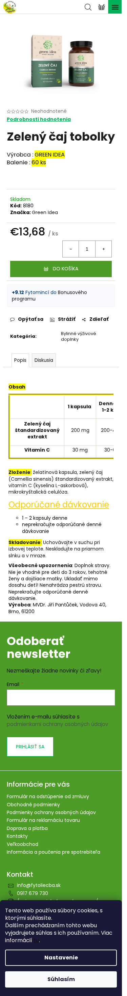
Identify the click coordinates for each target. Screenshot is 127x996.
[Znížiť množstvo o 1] (71, 249)
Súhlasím (61, 979)
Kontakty (17, 836)
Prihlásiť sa (30, 746)
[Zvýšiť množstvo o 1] (103, 249)
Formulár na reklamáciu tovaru (43, 820)
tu (36, 940)
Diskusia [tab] (44, 360)
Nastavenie (61, 957)
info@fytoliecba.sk (39, 885)
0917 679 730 (32, 893)
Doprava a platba (27, 828)
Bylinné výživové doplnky (78, 336)
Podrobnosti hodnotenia (39, 119)
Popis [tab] (20, 360)
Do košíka (65, 268)
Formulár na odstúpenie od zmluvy (48, 796)
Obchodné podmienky (33, 804)
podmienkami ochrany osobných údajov (57, 724)
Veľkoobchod (22, 844)
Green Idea (45, 212)
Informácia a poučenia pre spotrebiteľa (53, 852)
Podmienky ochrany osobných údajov (51, 812)
